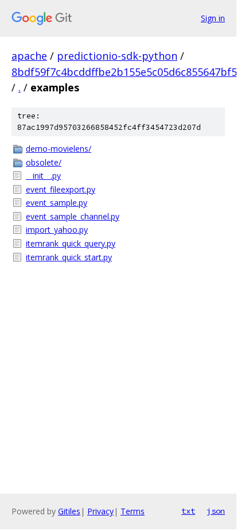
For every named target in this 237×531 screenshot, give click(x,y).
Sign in (213, 18)
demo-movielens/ (58, 148)
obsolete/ (43, 162)
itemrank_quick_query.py (70, 243)
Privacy (100, 511)
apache (29, 56)
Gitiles (69, 511)
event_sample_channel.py (72, 216)
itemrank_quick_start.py (69, 257)
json (216, 511)
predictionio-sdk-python (117, 56)
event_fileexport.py (60, 189)
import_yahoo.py (57, 229)
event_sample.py (56, 202)
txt (188, 511)
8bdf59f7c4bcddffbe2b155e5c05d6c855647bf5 (124, 72)
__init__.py (43, 175)
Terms (133, 511)
